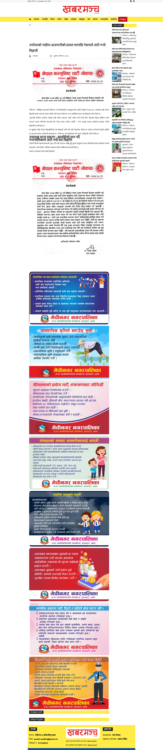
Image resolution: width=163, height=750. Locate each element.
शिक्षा (66, 19)
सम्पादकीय (104, 19)
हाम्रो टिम (114, 19)
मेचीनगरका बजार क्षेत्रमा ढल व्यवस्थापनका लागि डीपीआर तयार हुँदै (123, 31)
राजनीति (45, 19)
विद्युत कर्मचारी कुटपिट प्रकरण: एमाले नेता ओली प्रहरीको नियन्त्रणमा (123, 140)
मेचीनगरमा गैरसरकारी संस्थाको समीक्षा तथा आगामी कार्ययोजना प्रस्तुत (123, 86)
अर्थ (88, 19)
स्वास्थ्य (95, 19)
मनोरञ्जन (73, 19)
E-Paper (123, 19)
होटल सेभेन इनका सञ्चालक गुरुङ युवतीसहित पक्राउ (122, 69)
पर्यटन (59, 19)
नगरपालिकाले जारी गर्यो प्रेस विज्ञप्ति (50, 140)
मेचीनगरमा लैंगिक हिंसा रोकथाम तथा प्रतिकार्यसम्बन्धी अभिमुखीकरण (123, 50)
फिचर (53, 19)
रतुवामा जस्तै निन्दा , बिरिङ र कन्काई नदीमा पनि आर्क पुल (123, 105)
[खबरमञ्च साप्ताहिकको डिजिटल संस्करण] (81, 10)
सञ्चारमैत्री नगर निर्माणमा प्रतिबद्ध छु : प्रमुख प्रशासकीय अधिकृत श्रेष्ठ (123, 121)
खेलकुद (82, 19)
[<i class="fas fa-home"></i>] (30, 19)
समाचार (36, 19)
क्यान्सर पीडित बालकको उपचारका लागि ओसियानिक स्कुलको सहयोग (124, 159)
